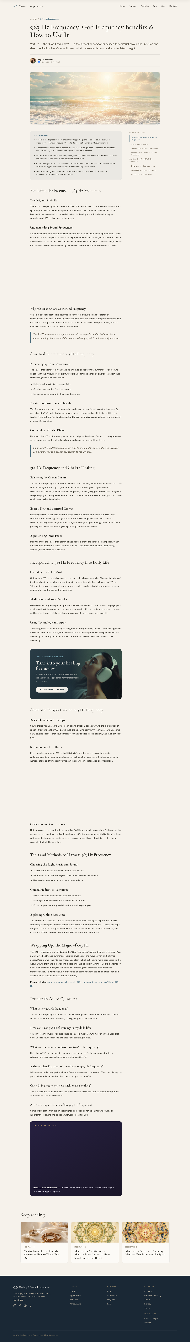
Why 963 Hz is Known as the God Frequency (144, 153)
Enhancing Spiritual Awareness (143, 166)
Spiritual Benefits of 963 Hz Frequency (140, 160)
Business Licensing (152, 1295)
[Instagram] (14, 1305)
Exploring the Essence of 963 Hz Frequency (144, 138)
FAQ (109, 1303)
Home (122, 6)
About (147, 1299)
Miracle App (75, 1303)
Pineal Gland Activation (45, 1187)
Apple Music (75, 1295)
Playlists (132, 6)
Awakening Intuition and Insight (143, 170)
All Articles (112, 1295)
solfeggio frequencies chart (61, 982)
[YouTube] (25, 1305)
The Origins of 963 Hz (139, 144)
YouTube (145, 6)
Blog (163, 6)
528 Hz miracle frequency (89, 982)
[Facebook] (20, 1305)
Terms (147, 1308)
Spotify (73, 1291)
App (155, 6)
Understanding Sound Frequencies (145, 148)
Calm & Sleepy (151, 1318)
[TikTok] (30, 1305)
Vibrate (147, 1322)
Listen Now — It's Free (53, 690)
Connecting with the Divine (142, 174)
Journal (33, 19)
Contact (173, 6)
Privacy (147, 1303)
